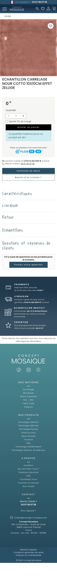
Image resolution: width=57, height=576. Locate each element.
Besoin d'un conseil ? (28, 177)
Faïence (28, 407)
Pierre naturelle (28, 396)
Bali (28, 443)
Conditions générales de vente (29, 552)
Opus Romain (28, 436)
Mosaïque (28, 393)
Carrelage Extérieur (28, 425)
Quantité (11, 110)
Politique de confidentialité (28, 555)
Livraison (28, 465)
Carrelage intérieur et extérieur (28, 450)
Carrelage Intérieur (28, 422)
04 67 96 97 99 (39, 2)
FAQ (28, 476)
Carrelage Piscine (28, 429)
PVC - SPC (28, 400)
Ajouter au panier (28, 127)
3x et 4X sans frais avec (29, 290)
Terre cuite (28, 403)
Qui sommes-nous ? (28, 469)
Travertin (28, 439)
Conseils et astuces (28, 483)
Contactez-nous (28, 479)
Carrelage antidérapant (28, 446)
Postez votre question (28, 264)
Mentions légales (28, 549)
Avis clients (28, 486)
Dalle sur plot (28, 432)
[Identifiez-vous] (48, 8)
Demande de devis (28, 171)
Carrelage (28, 389)
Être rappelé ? (28, 510)
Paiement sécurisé (28, 472)
